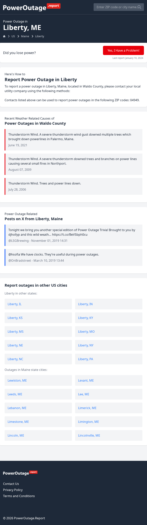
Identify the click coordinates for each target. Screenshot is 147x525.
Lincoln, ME (16, 435)
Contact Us (11, 484)
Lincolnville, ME (89, 435)
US (13, 36)
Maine (25, 36)
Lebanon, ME (17, 408)
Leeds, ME (15, 394)
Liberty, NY (85, 345)
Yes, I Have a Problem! (123, 50)
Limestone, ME (18, 422)
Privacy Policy (13, 490)
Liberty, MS (16, 331)
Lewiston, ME (17, 380)
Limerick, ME (87, 408)
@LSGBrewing (18, 241)
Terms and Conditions (19, 496)
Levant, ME (86, 380)
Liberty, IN (85, 304)
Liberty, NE (15, 345)
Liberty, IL (14, 304)
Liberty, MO (86, 331)
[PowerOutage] (20, 473)
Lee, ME (83, 394)
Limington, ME (88, 422)
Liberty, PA (85, 359)
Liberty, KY (85, 318)
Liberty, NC (15, 359)
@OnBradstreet (19, 260)
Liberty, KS (15, 318)
